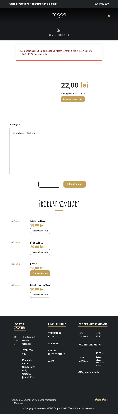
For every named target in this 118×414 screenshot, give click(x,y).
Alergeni (53, 343)
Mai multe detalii (40, 230)
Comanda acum (40, 273)
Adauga (15, 124)
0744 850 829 (102, 3)
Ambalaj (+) (25, 133)
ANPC (51, 361)
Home (52, 35)
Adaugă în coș (74, 184)
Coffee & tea (79, 93)
